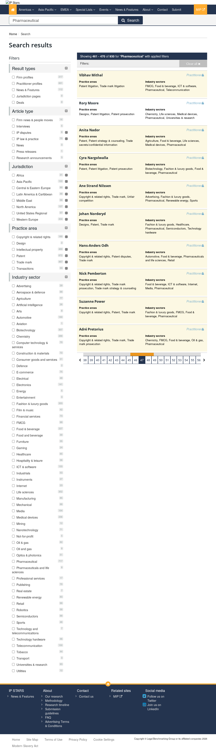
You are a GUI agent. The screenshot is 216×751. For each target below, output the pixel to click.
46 (135, 360)
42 (110, 360)
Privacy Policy (78, 739)
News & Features (126, 9)
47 (142, 360)
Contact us (86, 696)
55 (192, 360)
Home (13, 34)
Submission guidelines (53, 711)
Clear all (192, 63)
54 (186, 360)
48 (148, 360)
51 (167, 360)
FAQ (48, 717)
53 (180, 360)
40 (97, 360)
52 (173, 360)
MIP (199, 9)
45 (129, 360)
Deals (39, 102)
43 (116, 360)
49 (154, 360)
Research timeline (57, 705)
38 (85, 360)
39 (91, 360)
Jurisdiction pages (39, 96)
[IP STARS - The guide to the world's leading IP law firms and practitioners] (13, 2)
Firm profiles (39, 77)
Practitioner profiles (39, 83)
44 (123, 360)
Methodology (53, 700)
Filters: (84, 63)
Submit (176, 9)
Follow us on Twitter (155, 698)
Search (132, 20)
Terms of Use (53, 739)
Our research (54, 696)
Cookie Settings (103, 739)
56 (199, 360)
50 (161, 360)
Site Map (32, 739)
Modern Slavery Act (25, 746)
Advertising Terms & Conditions (57, 723)
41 (104, 360)
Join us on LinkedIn (154, 707)
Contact (162, 9)
